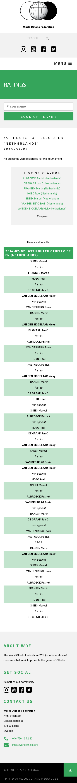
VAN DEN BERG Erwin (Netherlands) (42, 203)
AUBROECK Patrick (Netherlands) (42, 178)
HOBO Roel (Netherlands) (42, 193)
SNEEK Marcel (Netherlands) (42, 198)
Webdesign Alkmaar (26, 770)
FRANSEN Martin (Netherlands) (42, 188)
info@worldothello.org (25, 744)
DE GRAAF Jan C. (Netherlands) (42, 183)
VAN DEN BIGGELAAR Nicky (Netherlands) (42, 208)
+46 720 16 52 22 (22, 738)
